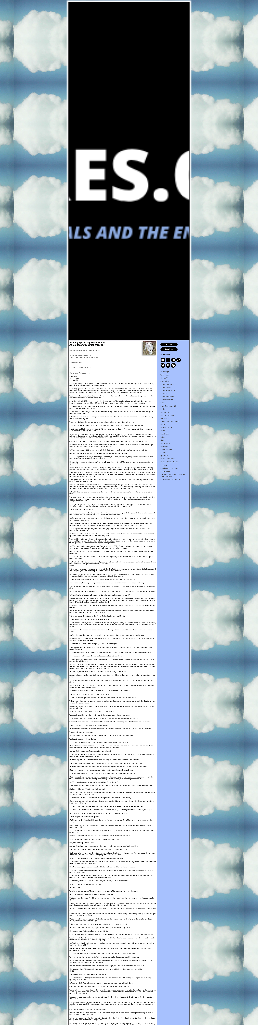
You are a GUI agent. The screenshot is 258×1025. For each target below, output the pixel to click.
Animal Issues (165, 387)
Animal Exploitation (167, 384)
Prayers (163, 452)
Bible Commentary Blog (168, 406)
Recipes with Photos (167, 459)
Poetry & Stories (166, 449)
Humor (162, 431)
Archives (163, 393)
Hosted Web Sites (166, 428)
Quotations (164, 456)
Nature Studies (165, 443)
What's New (164, 375)
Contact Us (164, 378)
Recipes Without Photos (169, 462)
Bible (162, 403)
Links (162, 440)
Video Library (165, 471)
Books (162, 409)
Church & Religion (167, 415)
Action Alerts (164, 381)
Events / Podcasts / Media (169, 421)
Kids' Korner (164, 434)
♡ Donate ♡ (169, 345)
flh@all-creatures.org (172, 479)
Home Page (164, 372)
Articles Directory (166, 400)
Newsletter (164, 446)
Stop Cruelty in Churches (169, 468)
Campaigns (164, 412)
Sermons (163, 465)
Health (162, 425)
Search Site (169, 349)
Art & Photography (167, 397)
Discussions (164, 418)
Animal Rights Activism (168, 390)
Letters (162, 437)
